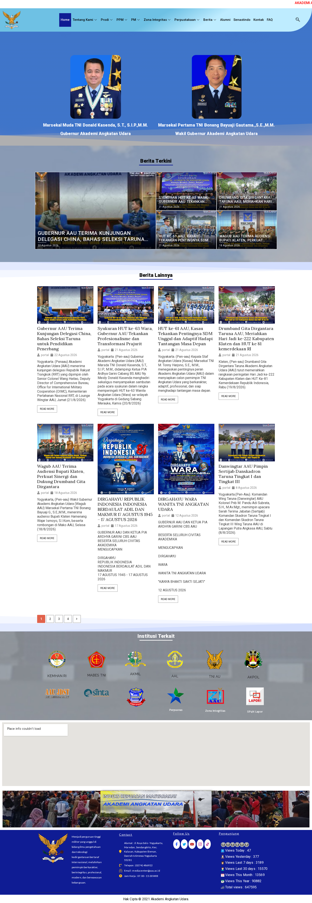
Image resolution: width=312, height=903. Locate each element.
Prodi (105, 20)
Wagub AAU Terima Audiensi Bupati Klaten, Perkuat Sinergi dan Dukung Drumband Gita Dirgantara (61, 476)
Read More (47, 408)
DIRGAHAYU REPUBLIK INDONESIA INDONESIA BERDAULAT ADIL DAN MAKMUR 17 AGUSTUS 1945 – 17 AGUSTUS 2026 (125, 509)
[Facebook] (176, 844)
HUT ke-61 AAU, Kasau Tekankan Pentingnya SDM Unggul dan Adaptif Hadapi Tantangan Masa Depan (185, 336)
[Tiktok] (207, 844)
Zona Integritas (155, 20)
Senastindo (241, 20)
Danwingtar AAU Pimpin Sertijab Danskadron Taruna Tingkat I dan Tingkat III (243, 474)
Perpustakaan (185, 20)
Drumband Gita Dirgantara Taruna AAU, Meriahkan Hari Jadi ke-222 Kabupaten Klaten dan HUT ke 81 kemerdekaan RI (246, 338)
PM (133, 20)
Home (65, 20)
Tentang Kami (83, 20)
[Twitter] (184, 844)
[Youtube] (192, 844)
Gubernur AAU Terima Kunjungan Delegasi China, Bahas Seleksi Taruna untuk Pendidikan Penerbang (64, 338)
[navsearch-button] (298, 20)
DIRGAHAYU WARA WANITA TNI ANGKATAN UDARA (183, 504)
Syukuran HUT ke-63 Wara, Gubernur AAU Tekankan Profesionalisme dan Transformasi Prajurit (125, 336)
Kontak (258, 20)
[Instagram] (200, 844)
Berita (207, 20)
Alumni (225, 20)
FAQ (270, 20)
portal (45, 355)
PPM (120, 20)
